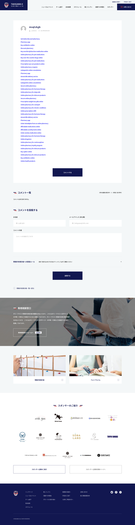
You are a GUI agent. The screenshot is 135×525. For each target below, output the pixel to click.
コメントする (67, 172)
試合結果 (68, 7)
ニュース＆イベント (47, 7)
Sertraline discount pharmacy (30, 39)
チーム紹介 (59, 7)
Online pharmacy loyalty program (31, 145)
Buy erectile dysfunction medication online (34, 51)
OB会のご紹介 (128, 2)
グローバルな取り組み (49, 499)
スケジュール (77, 7)
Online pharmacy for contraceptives (32, 142)
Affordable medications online (30, 127)
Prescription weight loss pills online (32, 101)
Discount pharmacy (27, 48)
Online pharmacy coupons (29, 67)
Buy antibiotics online (28, 45)
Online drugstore (26, 139)
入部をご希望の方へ (67, 499)
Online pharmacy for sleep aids (30, 92)
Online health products (28, 161)
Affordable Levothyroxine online (31, 130)
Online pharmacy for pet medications (32, 54)
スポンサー (110, 7)
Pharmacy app (25, 42)
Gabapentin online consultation (31, 70)
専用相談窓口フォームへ (29, 333)
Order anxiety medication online (31, 133)
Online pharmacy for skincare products (33, 95)
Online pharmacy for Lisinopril (30, 105)
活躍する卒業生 (99, 7)
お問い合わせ (83, 492)
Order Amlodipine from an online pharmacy (34, 123)
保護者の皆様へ (116, 2)
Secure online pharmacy (28, 86)
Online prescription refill (28, 111)
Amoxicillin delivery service (29, 76)
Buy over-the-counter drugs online (32, 58)
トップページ (29, 492)
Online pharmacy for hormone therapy (33, 89)
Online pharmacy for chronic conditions (33, 108)
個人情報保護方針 (85, 496)
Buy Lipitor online (26, 152)
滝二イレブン (88, 7)
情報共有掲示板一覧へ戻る (25, 288)
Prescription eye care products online (32, 64)
